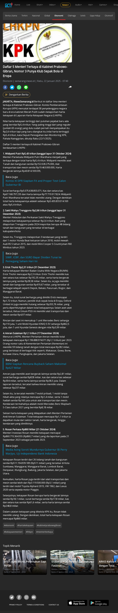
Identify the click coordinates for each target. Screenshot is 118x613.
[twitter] (12, 87)
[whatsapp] (19, 87)
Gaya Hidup (95, 15)
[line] (26, 87)
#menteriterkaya (44, 531)
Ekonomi (59, 15)
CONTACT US (54, 604)
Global (47, 15)
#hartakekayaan (25, 525)
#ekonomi (9, 525)
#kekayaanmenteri (13, 531)
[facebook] (5, 87)
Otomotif (109, 15)
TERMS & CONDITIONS (35, 604)
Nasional (36, 15)
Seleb (82, 15)
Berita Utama (11, 15)
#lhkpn (29, 531)
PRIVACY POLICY (15, 604)
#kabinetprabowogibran (49, 525)
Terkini (24, 15)
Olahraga (72, 15)
